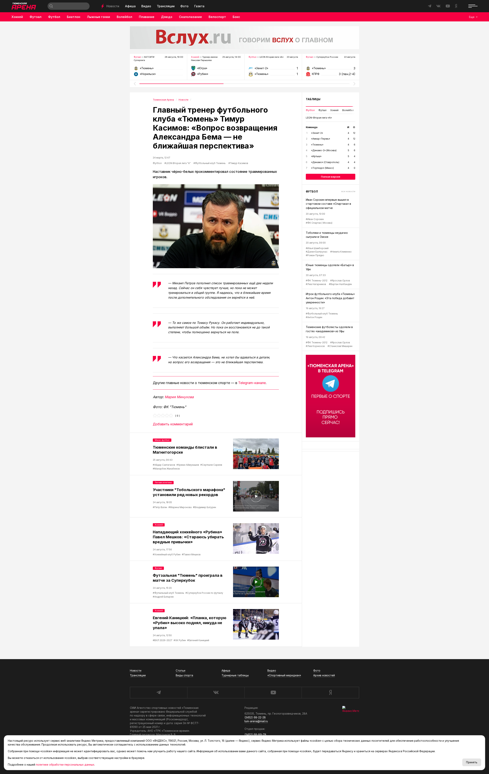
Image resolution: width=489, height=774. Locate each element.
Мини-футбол (162, 440)
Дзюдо (166, 17)
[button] (134, 83)
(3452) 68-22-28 (255, 717)
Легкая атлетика (163, 482)
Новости (112, 6)
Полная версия (330, 176)
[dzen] (330, 692)
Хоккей (17, 17)
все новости (348, 191)
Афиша (130, 6)
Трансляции (166, 6)
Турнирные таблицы (235, 675)
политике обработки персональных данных (65, 764)
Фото (184, 6)
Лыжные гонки (98, 17)
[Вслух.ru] (244, 37)
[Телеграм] (330, 396)
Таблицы (313, 99)
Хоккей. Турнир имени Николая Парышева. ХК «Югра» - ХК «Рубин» (215, 69)
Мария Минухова (179, 397)
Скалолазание (190, 17)
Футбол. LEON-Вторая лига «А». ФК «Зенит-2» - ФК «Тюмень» (273, 69)
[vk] (215, 692)
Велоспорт (217, 17)
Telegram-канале (252, 383)
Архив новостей (324, 675)
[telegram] (158, 692)
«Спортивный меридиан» (284, 675)
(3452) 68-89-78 (255, 734)
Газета (199, 6)
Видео (146, 6)
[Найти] (51, 6)
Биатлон (73, 17)
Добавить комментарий (173, 424)
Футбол (54, 17)
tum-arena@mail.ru (256, 721)
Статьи (180, 670)
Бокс (236, 17)
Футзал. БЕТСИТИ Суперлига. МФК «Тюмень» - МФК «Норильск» (158, 69)
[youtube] (273, 692)
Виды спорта (184, 675)
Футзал (35, 17)
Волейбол (124, 17)
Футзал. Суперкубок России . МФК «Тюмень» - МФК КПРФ (330, 69)
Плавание (146, 17)
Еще (471, 17)
